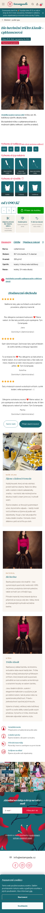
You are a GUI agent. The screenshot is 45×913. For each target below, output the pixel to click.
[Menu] (3, 3)
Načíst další (11, 424)
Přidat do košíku (32, 210)
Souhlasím (22, 906)
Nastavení (22, 897)
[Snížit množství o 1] (3, 210)
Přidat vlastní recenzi (30, 424)
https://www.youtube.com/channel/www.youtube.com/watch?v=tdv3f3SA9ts (29, 865)
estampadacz (22, 865)
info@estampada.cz (25, 857)
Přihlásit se (32, 810)
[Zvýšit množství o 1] (13, 210)
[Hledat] (32, 3)
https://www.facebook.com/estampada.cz (15, 865)
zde (30, 891)
